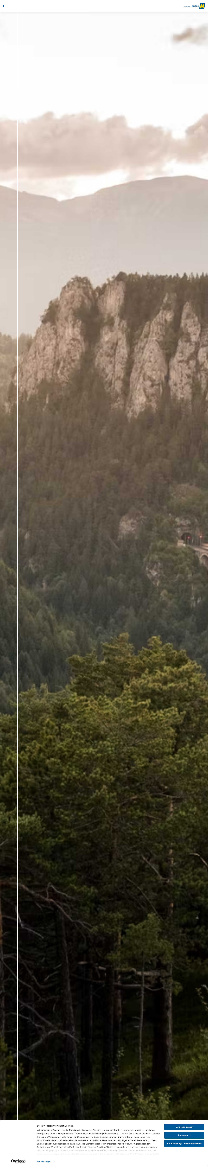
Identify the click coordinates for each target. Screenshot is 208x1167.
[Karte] (10, 6)
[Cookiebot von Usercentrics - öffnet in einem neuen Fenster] (18, 1161)
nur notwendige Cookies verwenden (184, 1143)
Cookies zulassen (184, 1127)
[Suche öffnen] (17, 6)
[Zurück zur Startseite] (194, 6)
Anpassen (183, 1135)
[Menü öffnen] (3, 6)
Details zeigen (44, 1161)
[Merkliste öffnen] (14, 6)
